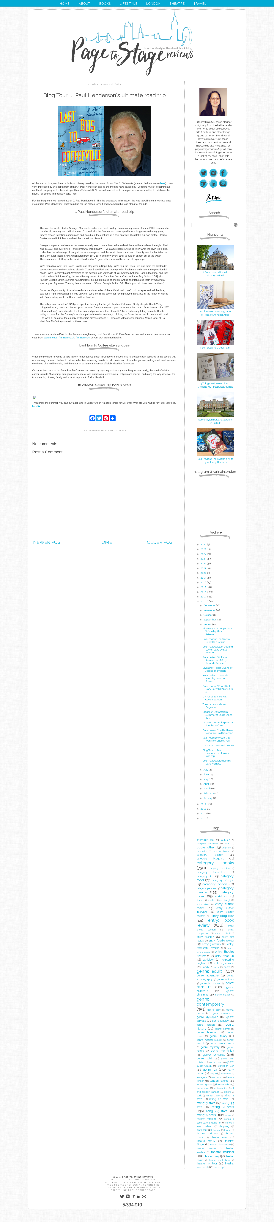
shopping (224, 1126)
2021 (204, 568)
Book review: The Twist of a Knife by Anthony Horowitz (215, 460)
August (208, 624)
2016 (204, 592)
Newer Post (48, 542)
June (207, 774)
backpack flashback (207, 843)
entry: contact (222, 933)
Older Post (161, 542)
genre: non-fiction (222, 1050)
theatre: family (206, 1140)
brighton (226, 847)
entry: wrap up (224, 955)
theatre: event (220, 1137)
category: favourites (211, 872)
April (207, 783)
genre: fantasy (220, 1020)
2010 (204, 818)
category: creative (219, 868)
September (210, 619)
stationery (202, 1130)
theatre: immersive (220, 1144)
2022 (204, 563)
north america (220, 1088)
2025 (204, 549)
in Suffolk (215, 423)
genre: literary (218, 1036)
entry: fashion (205, 936)
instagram (202, 1077)
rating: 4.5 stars (216, 1111)
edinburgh (225, 900)
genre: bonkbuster (210, 983)
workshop (218, 1167)
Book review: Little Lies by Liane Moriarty (217, 762)
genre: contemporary (210, 1002)
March (207, 788)
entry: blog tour (117, 430)
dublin (211, 900)
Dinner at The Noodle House (218, 745)
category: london (214, 884)
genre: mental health (222, 1043)
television (216, 1130)
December (210, 605)
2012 (204, 808)
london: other (223, 1084)
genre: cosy (214, 1009)
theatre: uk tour (207, 1163)
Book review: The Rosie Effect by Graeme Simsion (215, 678)
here (162, 183)
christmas (221, 896)
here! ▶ (36, 406)
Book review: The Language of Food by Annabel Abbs (215, 313)
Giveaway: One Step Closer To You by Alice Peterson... (217, 631)
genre (227, 967)
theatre (227, 1130)
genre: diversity (221, 1013)
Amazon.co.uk (66, 337)
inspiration (226, 1073)
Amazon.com (83, 337)
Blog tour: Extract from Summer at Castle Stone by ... (217, 715)
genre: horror (222, 1028)
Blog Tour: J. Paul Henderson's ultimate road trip (216, 753)
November (210, 610)
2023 (204, 558)
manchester (203, 1088)
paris (199, 1095)
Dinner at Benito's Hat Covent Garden (214, 698)
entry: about (203, 904)
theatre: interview (206, 1148)
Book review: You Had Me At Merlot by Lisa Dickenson (218, 732)
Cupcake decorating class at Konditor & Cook (218, 724)
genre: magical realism (209, 1039)
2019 (204, 577)
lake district (217, 1077)
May (206, 779)
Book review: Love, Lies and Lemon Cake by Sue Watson (218, 649)
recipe (228, 1115)
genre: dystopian (207, 1016)
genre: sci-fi (204, 1058)
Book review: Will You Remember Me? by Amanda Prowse (215, 660)
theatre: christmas (207, 1133)
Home (105, 542)
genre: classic (222, 994)
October (208, 615)
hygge (213, 1073)
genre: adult (209, 971)
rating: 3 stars (206, 1103)
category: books (98, 430)
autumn (225, 840)
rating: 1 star (213, 1095)
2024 (204, 554)
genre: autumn (225, 979)
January (208, 798)
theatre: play (211, 1156)
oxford (227, 1091)
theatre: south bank (219, 1160)
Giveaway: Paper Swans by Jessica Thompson (217, 669)
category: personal (207, 888)
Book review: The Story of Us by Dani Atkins (216, 640)
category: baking (221, 851)
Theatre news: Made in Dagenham (215, 706)
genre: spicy (216, 1062)
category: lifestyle (223, 880)
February (209, 793)
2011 (203, 813)
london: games (204, 1084)
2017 (204, 587)
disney (200, 900)
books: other (206, 847)
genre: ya (210, 1069)
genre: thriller (226, 1065)
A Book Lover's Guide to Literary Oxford (215, 274)
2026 (204, 544)
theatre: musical (222, 1152)
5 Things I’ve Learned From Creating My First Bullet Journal (215, 385)
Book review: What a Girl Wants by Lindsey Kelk (216, 739)
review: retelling (207, 1118)
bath (227, 843)
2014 (204, 601)
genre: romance (214, 1054)
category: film (205, 876)
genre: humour (207, 1032)
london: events (219, 1080)
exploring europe (223, 963)
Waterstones (50, 337)
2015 (204, 596)
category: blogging (210, 858)
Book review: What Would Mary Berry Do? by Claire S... (218, 689)
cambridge (202, 851)
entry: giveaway (211, 944)
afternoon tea (205, 839)
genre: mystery (210, 1047)
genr (217, 967)
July (206, 769)
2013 (204, 804)
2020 (204, 572)
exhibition (208, 959)
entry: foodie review (221, 940)
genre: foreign (206, 1024)
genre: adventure (207, 975)
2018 (204, 582)
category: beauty (210, 854)
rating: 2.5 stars (219, 1099)
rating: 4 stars (223, 1107)
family (206, 967)
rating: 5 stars (206, 1115)
